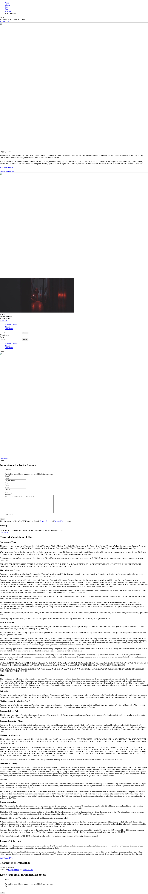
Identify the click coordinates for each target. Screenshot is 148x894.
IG (1, 321)
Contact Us (4, 458)
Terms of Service (60, 521)
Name (7, 476)
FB (3, 321)
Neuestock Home (11, 325)
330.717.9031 (5, 532)
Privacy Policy (45, 521)
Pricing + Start (5, 21)
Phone (7, 485)
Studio (7, 7)
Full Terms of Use (6, 167)
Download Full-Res (7, 171)
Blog (6, 9)
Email (7, 490)
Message (8, 494)
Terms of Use (28, 870)
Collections (9, 329)
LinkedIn (8, 469)
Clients (7, 5)
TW (5, 321)
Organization (10, 481)
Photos (7, 327)
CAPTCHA (9, 515)
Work (7, 3)
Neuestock (8, 11)
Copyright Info (13, 870)
